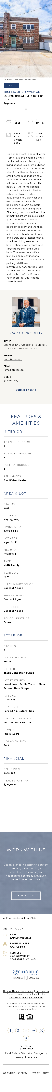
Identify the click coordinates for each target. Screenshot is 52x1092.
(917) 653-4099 (13, 359)
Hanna (28, 994)
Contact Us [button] (26, 896)
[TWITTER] (41, 1030)
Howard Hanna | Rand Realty (18, 991)
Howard (20, 994)
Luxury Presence (26, 1057)
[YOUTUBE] (34, 1030)
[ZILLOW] (26, 1038)
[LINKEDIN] (26, 1030)
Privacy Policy (39, 1072)
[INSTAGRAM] (18, 1030)
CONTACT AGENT (26, 390)
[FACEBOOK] (10, 1030)
